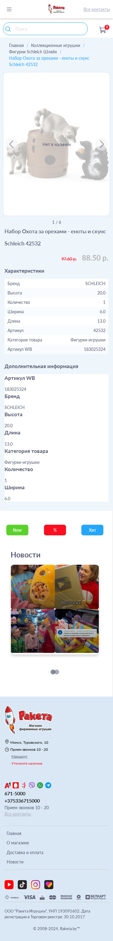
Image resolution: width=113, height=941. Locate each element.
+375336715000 (22, 800)
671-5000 (15, 793)
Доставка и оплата (25, 852)
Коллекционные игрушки (55, 45)
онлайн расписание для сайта (41, 650)
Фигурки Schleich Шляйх (33, 51)
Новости (15, 861)
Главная (16, 45)
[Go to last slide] (11, 144)
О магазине (18, 842)
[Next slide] (101, 144)
